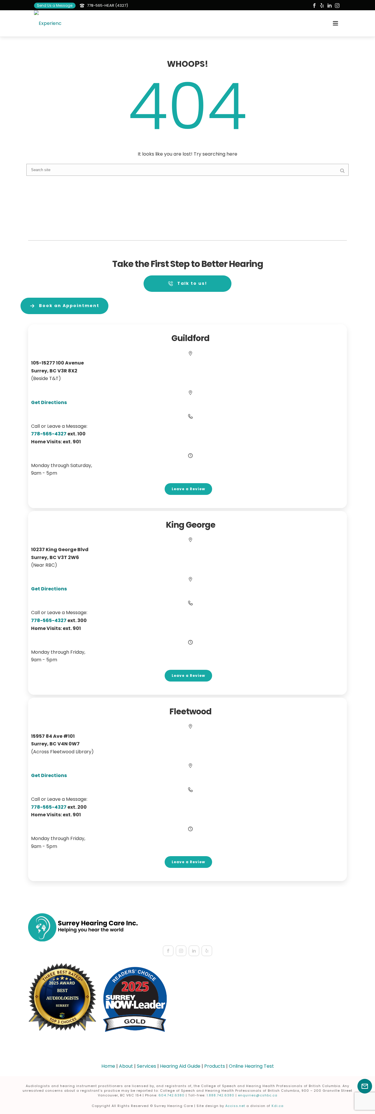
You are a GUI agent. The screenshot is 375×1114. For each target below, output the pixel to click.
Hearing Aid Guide (180, 1066)
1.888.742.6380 (220, 1095)
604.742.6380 (171, 1095)
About (126, 1066)
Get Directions (49, 402)
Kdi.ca (278, 1105)
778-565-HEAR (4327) (107, 5)
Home (108, 1066)
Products (214, 1066)
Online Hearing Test (251, 1066)
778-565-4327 (49, 620)
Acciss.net (235, 1105)
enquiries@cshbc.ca (257, 1095)
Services (146, 1066)
